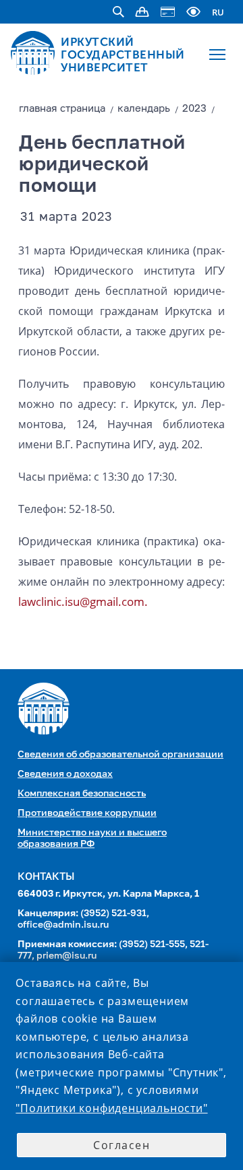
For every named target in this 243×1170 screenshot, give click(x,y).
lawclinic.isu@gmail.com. (83, 601)
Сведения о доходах (65, 774)
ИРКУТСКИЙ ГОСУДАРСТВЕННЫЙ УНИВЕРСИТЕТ (123, 54)
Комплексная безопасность (82, 793)
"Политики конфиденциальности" (111, 1108)
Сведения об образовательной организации (120, 754)
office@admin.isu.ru (63, 925)
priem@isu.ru (66, 956)
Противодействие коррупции (87, 813)
